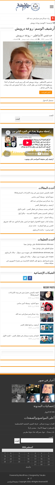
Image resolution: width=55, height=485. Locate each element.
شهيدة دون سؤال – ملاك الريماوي (17, 253)
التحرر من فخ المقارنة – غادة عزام (41, 226)
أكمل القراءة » (45, 92)
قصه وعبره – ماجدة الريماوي (43, 230)
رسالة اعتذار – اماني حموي (43, 217)
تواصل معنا (28, 244)
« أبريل (28, 467)
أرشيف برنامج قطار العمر (44, 205)
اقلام (36, 39)
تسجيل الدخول (48, 100)
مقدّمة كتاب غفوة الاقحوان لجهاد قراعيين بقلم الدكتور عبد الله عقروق (28, 222)
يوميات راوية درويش (28, 39)
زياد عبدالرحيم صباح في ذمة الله (38, 18)
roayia (51, 257)
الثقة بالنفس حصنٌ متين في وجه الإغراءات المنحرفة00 (33, 193)
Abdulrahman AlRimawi (44, 244)
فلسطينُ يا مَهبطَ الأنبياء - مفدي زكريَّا (41, 428)
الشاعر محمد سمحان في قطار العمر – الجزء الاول (35, 209)
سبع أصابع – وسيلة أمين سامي (42, 197)
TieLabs (42, 475)
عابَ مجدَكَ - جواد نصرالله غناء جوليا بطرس (38, 432)
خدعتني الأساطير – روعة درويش (34, 35)
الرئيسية (50, 23)
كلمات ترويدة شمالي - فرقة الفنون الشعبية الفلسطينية (34, 424)
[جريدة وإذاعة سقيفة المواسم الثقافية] (27, 6)
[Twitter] (25, 278)
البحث (51, 115)
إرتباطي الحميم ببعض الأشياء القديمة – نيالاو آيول (35, 213)
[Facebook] (30, 278)
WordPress (23, 475)
